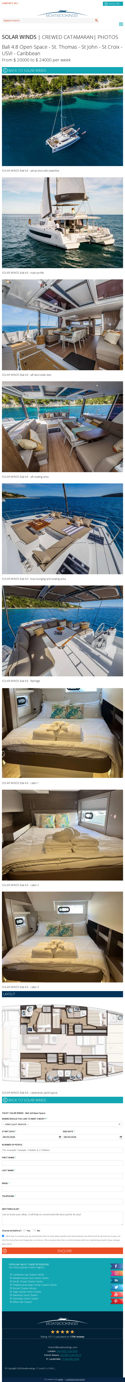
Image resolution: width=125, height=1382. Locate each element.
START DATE (9, 1131)
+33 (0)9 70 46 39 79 (70, 1355)
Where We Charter (22, 1302)
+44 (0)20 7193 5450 (67, 1351)
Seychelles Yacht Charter (25, 1298)
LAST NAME (8, 1170)
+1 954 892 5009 (70, 1359)
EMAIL (6, 1183)
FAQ (51, 1368)
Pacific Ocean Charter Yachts (28, 1281)
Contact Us (9, 3)
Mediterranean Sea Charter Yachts (31, 1278)
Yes (28, 1230)
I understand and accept (75, 1379)
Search (97, 20)
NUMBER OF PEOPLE (12, 1144)
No (38, 1230)
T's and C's (42, 1368)
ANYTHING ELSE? (10, 1208)
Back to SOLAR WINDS (27, 70)
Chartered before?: (12, 1230)
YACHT (5, 1113)
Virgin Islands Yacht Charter (27, 1291)
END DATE (69, 1131)
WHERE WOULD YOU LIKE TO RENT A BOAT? (24, 1118)
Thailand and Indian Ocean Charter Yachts (35, 1284)
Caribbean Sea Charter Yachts (28, 1274)
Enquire (114, 4)
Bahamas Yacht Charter (25, 1295)
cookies (60, 1379)
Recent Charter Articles (25, 1288)
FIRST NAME (9, 1157)
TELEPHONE (9, 1196)
